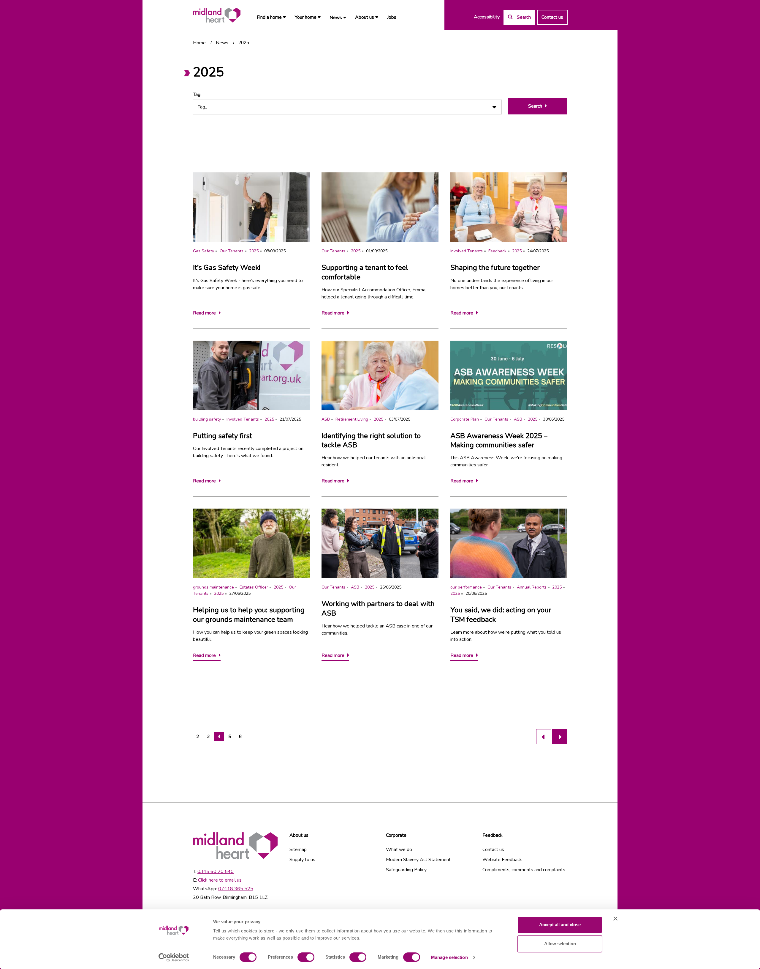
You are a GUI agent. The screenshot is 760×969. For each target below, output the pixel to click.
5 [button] (229, 736)
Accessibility (487, 17)
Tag (196, 94)
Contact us (552, 17)
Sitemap (298, 849)
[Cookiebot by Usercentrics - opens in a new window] (174, 957)
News (336, 17)
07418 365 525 (235, 888)
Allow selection (560, 943)
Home (199, 43)
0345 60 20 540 (215, 871)
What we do (399, 849)
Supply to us (302, 859)
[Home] (216, 15)
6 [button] (240, 736)
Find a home (270, 17)
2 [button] (197, 736)
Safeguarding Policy (406, 869)
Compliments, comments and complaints (523, 869)
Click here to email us (220, 880)
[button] (543, 736)
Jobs (391, 17)
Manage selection (449, 957)
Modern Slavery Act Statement (418, 859)
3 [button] (208, 736)
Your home (306, 17)
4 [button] (219, 736)
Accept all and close (560, 924)
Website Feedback (502, 859)
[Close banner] (615, 918)
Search (535, 106)
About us (365, 17)
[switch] (305, 957)
